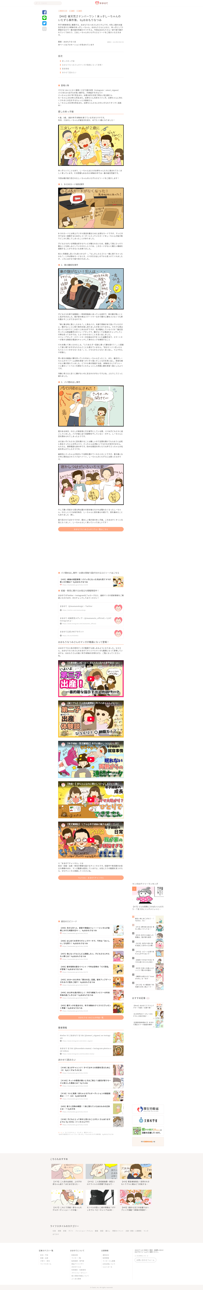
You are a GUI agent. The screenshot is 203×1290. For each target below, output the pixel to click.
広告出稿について (109, 1264)
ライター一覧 (76, 1258)
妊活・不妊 (44, 1255)
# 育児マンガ (63, 11)
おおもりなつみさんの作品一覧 (91, 1017)
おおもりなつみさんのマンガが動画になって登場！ (82, 64)
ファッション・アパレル (84, 1231)
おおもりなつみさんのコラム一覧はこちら (91, 529)
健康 (96, 1231)
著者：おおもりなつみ (67, 41)
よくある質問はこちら (140, 1256)
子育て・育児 (45, 1261)
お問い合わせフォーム (145, 1260)
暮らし (108, 1231)
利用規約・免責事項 (78, 1270)
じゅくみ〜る (107, 1267)
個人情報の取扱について (80, 1276)
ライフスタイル (45, 1264)
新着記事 (74, 1255)
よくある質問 (76, 1279)
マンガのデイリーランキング (145, 883)
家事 (64, 1231)
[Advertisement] (74, 554)
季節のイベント (117, 1231)
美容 (101, 1231)
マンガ (146, 1231)
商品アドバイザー (77, 1264)
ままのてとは (76, 1267)
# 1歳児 (71, 11)
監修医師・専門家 (77, 1261)
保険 (59, 1231)
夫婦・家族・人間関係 (133, 1231)
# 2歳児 (79, 11)
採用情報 (106, 1258)
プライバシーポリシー (79, 1273)
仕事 (54, 1231)
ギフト (71, 1231)
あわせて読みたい (69, 72)
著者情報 (65, 68)
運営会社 (106, 1255)
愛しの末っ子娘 (68, 61)
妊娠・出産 (44, 1258)
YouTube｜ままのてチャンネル (91, 877)
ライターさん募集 (109, 1261)
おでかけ (56, 1234)
